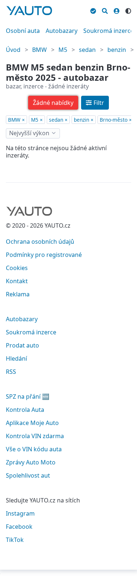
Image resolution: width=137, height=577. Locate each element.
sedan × (58, 119)
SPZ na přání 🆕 (27, 396)
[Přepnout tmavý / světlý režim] (128, 10)
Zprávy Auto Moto (31, 462)
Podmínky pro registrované (44, 255)
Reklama (18, 294)
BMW (39, 50)
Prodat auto (22, 345)
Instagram (20, 513)
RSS (11, 372)
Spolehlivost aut (28, 475)
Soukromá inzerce (108, 31)
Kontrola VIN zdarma (35, 436)
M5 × (37, 119)
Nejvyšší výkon (29, 133)
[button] (53, 103)
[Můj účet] (116, 10)
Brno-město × (116, 119)
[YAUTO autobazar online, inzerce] (29, 10)
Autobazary (61, 31)
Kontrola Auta (25, 410)
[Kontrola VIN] (93, 10)
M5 (62, 50)
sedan (87, 50)
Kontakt (17, 281)
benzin (116, 50)
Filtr (99, 103)
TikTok (15, 540)
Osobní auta (23, 31)
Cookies (17, 268)
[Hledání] (105, 10)
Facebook (19, 527)
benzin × (84, 119)
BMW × (16, 119)
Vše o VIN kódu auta (34, 449)
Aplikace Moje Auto (32, 423)
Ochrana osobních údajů (40, 242)
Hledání (16, 358)
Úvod (13, 50)
